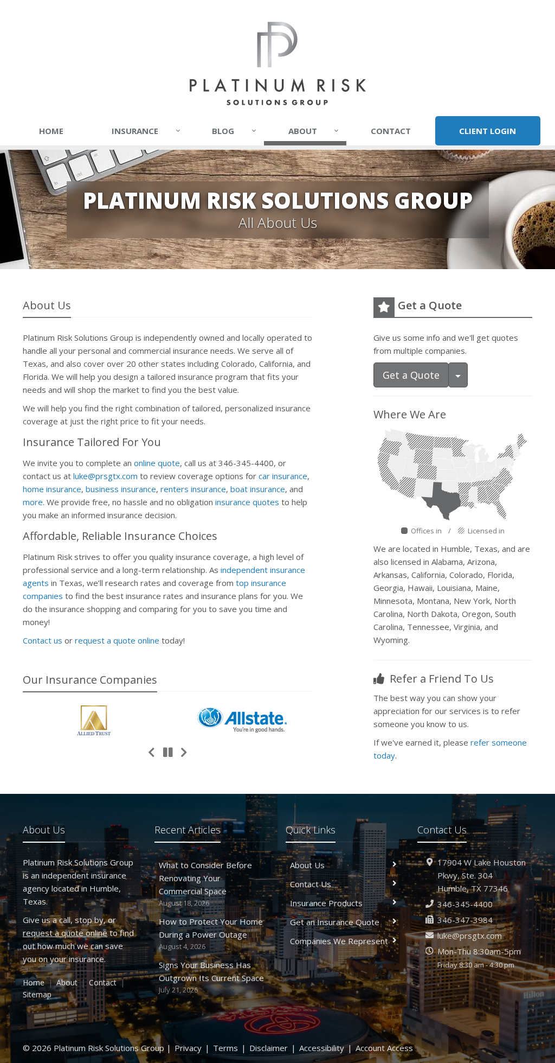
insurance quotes (247, 502)
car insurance (283, 475)
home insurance (52, 488)
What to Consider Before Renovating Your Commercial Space (205, 884)
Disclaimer (268, 1047)
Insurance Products (326, 902)
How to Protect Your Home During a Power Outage (211, 933)
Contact (391, 130)
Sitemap (37, 994)
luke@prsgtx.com (105, 475)
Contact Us (310, 884)
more (33, 502)
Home (51, 130)
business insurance (121, 488)
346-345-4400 (465, 904)
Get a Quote (411, 374)
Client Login (487, 130)
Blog (234, 130)
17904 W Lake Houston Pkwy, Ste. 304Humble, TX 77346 (481, 875)
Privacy (188, 1047)
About (313, 130)
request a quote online (117, 640)
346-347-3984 (465, 919)
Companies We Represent (339, 940)
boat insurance (257, 488)
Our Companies (90, 679)
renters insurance (193, 488)
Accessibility (321, 1047)
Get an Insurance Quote (334, 921)
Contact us (42, 640)
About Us (307, 865)
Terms (225, 1047)
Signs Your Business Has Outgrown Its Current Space (211, 977)
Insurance (146, 130)
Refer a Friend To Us (440, 678)
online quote (157, 462)
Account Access (384, 1047)
